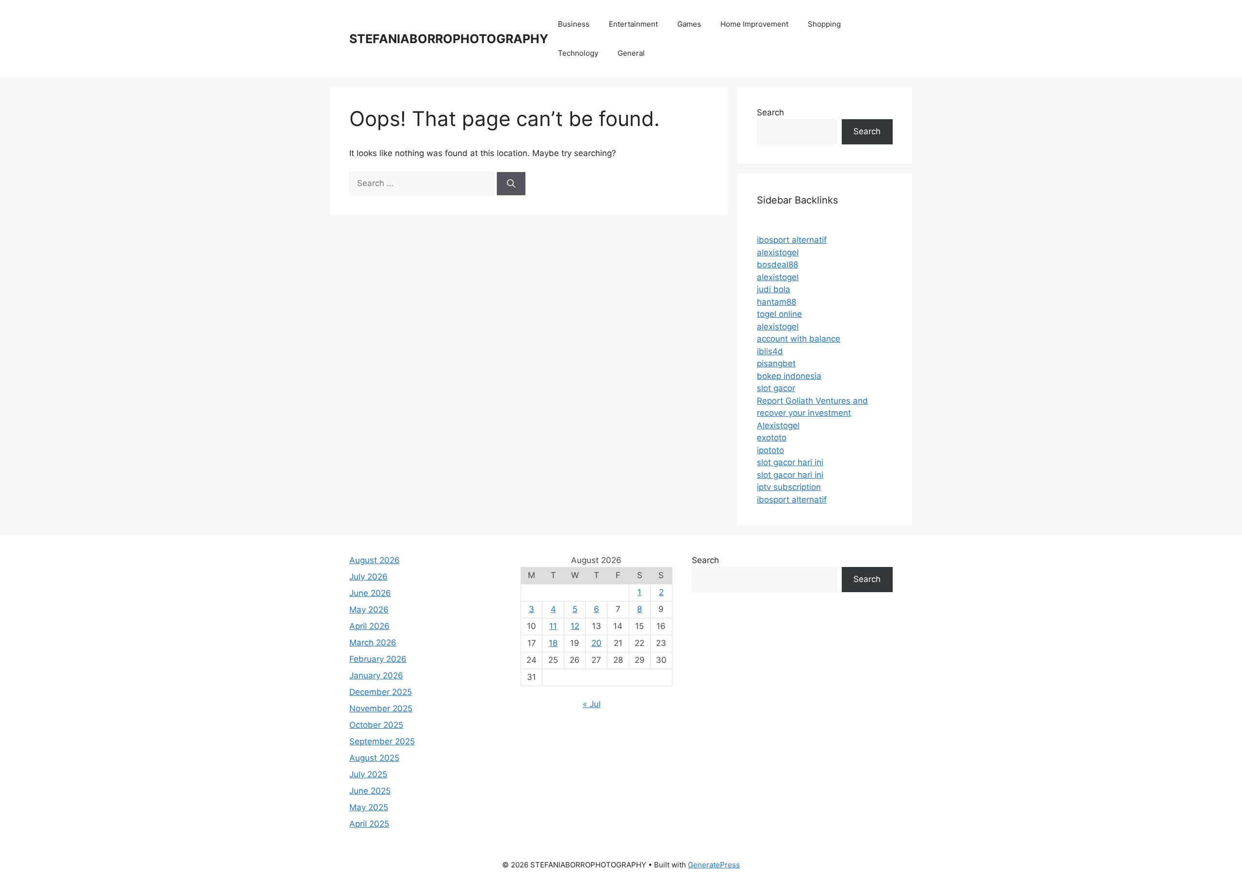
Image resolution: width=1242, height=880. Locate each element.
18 (553, 643)
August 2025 (374, 758)
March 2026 (372, 642)
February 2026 (378, 659)
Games (689, 24)
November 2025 (380, 708)
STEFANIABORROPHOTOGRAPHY (448, 38)
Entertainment (633, 24)
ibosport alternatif (792, 240)
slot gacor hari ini (790, 462)
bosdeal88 (777, 264)
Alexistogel (778, 425)
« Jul (592, 704)
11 (553, 626)
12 (575, 626)
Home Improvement (754, 24)
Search (770, 112)
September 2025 (382, 741)
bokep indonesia (789, 376)
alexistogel (778, 252)
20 (596, 643)
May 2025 (368, 807)
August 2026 (374, 560)
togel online (779, 314)
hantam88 (776, 302)
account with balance (798, 339)
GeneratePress (714, 864)
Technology (578, 53)
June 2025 (370, 791)
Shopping (824, 24)
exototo (771, 437)
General (631, 53)
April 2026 (369, 626)
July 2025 (368, 774)
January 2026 (376, 675)
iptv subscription (789, 487)
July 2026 (368, 576)
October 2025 (376, 725)
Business (573, 24)
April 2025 (369, 824)
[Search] (511, 183)
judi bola (773, 289)
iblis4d (770, 351)
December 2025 (380, 692)
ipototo (770, 450)
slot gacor (776, 388)
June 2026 (370, 593)
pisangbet (776, 363)
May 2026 (369, 609)
